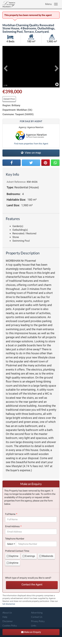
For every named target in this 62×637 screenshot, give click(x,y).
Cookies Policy (9, 625)
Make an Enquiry (32, 632)
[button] (5, 66)
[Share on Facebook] (11, 162)
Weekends (47, 556)
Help (4, 616)
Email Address (12, 526)
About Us (7, 612)
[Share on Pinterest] (45, 162)
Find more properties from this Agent (31, 143)
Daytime (13, 556)
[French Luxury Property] (8, 4)
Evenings (30, 556)
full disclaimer (8, 604)
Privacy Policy (38, 621)
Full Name (10, 514)
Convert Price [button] (9, 99)
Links (33, 625)
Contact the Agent (31, 584)
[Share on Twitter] (31, 162)
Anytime (13, 562)
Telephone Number (14, 538)
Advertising (36, 612)
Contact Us (36, 616)
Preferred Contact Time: (17, 551)
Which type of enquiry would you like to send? (28, 577)
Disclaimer (7, 621)
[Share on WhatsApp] (55, 162)
